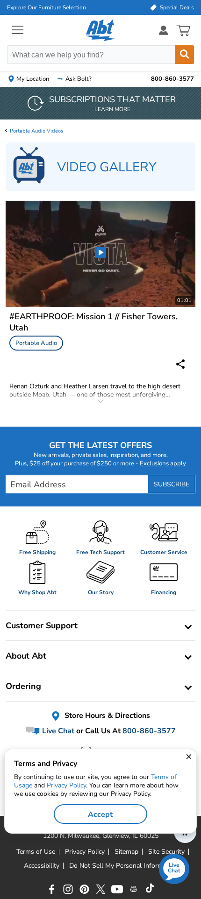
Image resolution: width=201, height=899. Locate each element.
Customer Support (42, 625)
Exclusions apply (163, 463)
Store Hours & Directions (106, 716)
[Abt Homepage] (100, 30)
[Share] (180, 364)
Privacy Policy (66, 785)
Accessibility (41, 866)
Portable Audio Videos (36, 130)
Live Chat (57, 731)
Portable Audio (36, 343)
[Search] (184, 54)
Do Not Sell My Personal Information (123, 866)
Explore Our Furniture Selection (46, 7)
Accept (100, 814)
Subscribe (171, 484)
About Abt (26, 655)
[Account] (163, 30)
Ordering (23, 686)
